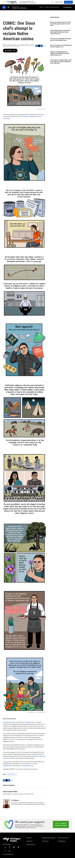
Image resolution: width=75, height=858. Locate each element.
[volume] (8, 7)
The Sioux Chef (29, 722)
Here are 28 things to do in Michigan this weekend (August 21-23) (61, 46)
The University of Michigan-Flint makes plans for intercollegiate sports (60, 39)
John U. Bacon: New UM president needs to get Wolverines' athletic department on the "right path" (61, 61)
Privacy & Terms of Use (63, 837)
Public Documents (31, 844)
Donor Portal (59, 2)
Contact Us (29, 837)
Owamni (14, 733)
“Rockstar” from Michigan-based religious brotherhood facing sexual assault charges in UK (59, 53)
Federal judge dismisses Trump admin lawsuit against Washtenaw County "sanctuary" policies (60, 32)
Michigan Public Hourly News (48, 837)
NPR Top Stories (11, 774)
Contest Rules (45, 841)
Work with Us (30, 841)
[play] (4, 7)
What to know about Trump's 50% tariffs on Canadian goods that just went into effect (60, 23)
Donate (69, 2)
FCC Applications (62, 841)
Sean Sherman (10, 722)
